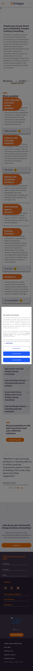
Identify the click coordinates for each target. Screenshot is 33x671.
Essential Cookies (16, 353)
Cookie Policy (9, 343)
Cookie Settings (16, 348)
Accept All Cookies (16, 360)
